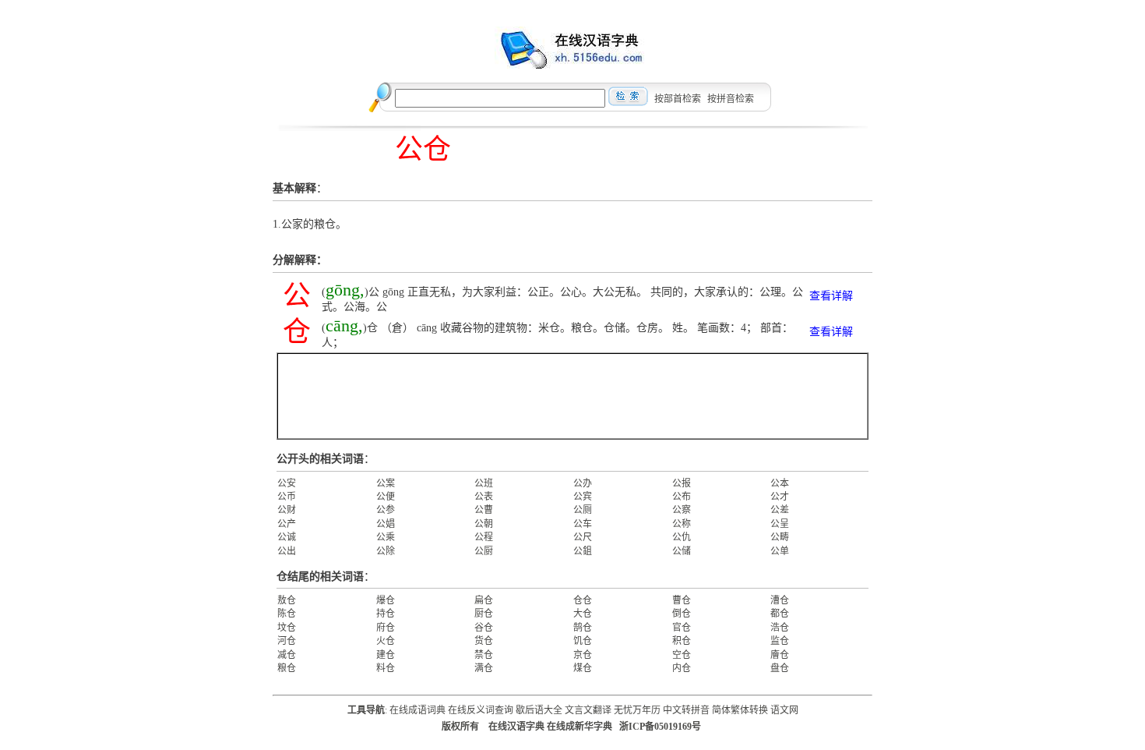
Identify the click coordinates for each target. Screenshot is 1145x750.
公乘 (385, 537)
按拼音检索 (730, 99)
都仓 (779, 613)
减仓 (286, 654)
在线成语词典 (417, 710)
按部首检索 (677, 99)
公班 (483, 483)
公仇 (681, 537)
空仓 (681, 654)
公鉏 (582, 551)
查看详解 (831, 296)
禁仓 (483, 654)
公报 (681, 483)
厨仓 (483, 613)
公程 (483, 537)
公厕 (582, 509)
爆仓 (385, 600)
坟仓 (286, 627)
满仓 (483, 668)
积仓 (681, 640)
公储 (681, 551)
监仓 (779, 640)
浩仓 (779, 627)
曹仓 (681, 600)
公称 (681, 523)
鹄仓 (582, 627)
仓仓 (582, 600)
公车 (582, 523)
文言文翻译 (588, 710)
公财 (286, 509)
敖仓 (286, 600)
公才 (779, 496)
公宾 (582, 496)
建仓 (385, 654)
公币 (286, 496)
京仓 (582, 654)
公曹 (483, 509)
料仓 (385, 668)
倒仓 (681, 613)
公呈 (779, 523)
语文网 (784, 710)
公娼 (385, 523)
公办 (582, 483)
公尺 (582, 537)
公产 (286, 523)
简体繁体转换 (740, 710)
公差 (779, 509)
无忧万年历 (637, 710)
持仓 (385, 613)
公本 (779, 483)
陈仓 (286, 613)
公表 (483, 496)
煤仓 (582, 668)
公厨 (483, 551)
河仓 (286, 640)
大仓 (582, 613)
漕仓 (779, 600)
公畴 (779, 537)
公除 (385, 551)
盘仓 (779, 668)
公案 (385, 483)
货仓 (483, 640)
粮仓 (286, 668)
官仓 (681, 627)
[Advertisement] (572, 396)
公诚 (286, 537)
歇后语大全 (539, 710)
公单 (779, 551)
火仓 (385, 640)
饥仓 (582, 640)
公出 (286, 551)
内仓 (681, 668)
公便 (385, 496)
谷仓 (483, 627)
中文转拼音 (686, 710)
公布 (681, 496)
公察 (681, 509)
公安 (286, 483)
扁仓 (483, 600)
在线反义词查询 (480, 710)
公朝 (483, 523)
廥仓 (779, 654)
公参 (385, 509)
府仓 (385, 627)
